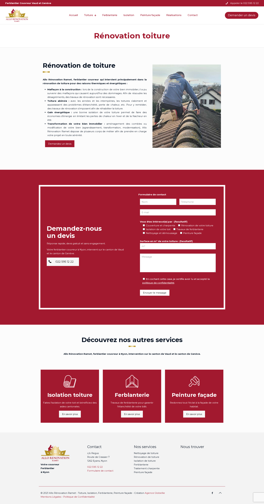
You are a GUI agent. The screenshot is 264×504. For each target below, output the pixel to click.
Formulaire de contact (100, 470)
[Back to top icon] (220, 493)
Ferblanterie (141, 464)
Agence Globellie (155, 492)
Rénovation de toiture (146, 457)
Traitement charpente (147, 468)
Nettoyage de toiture (146, 453)
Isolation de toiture (145, 460)
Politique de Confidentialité (79, 496)
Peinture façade (143, 472)
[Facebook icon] (212, 492)
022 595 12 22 (95, 466)
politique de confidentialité (158, 282)
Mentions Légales (51, 496)
